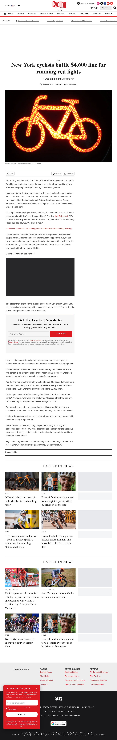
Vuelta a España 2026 (55, 21)
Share (11, 173)
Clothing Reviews (97, 684)
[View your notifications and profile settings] (19, 5)
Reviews (32, 14)
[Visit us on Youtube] (108, 3)
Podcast (97, 14)
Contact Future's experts (45, 707)
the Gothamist (61, 216)
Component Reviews (98, 680)
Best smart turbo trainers (75, 680)
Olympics (44, 684)
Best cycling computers (74, 684)
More (107, 14)
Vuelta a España (46, 680)
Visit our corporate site (87, 733)
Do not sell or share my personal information (58, 715)
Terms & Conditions (19, 724)
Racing (20, 14)
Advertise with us (66, 711)
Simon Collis (48, 84)
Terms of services (35, 340)
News (10, 14)
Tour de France (46, 672)
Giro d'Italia (44, 676)
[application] (40, 277)
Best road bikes (71, 672)
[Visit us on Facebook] (105, 3)
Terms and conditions (69, 707)
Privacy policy (87, 707)
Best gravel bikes (72, 676)
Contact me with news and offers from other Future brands (22, 708)
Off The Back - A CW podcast (81, 21)
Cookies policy (49, 711)
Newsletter (70, 173)
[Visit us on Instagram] (98, 3)
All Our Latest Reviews (99, 672)
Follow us (58, 173)
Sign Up (22, 714)
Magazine (84, 14)
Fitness (60, 14)
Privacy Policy (30, 723)
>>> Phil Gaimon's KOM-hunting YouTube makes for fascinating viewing (39, 229)
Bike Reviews (95, 676)
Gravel (72, 14)
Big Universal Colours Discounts (27, 21)
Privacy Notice (13, 342)
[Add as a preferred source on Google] (58, 723)
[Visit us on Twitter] (101, 3)
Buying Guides (46, 14)
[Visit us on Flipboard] (111, 3)
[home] (5, 14)
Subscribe (105, 8)
